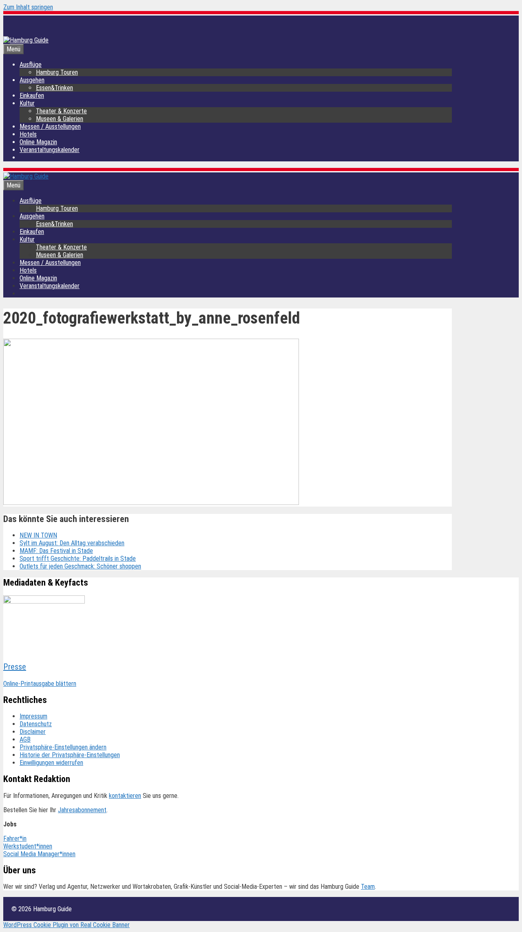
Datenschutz (36, 724)
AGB (25, 739)
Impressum (33, 716)
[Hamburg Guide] (26, 176)
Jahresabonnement (82, 810)
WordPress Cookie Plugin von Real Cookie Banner (66, 925)
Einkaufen (32, 95)
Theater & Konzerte (61, 111)
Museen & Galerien (59, 119)
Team (368, 886)
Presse (14, 667)
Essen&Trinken (54, 88)
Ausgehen (32, 80)
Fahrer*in (15, 838)
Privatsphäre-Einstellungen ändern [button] (63, 747)
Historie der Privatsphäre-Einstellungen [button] (70, 755)
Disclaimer (33, 732)
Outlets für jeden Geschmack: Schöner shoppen (80, 566)
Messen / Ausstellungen (50, 126)
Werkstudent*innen (27, 846)
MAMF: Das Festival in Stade (56, 551)
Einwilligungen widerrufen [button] (51, 763)
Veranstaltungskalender (50, 150)
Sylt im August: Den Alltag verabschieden (72, 543)
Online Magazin (38, 142)
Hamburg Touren (57, 72)
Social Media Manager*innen (39, 854)
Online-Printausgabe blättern (39, 683)
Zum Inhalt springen (28, 7)
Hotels (28, 134)
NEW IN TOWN (38, 535)
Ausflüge (31, 64)
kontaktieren (125, 796)
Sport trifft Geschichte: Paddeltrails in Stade (78, 558)
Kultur (27, 103)
